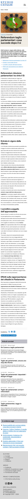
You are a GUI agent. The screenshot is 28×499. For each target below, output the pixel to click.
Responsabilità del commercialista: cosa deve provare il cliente (14, 426)
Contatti (7, 456)
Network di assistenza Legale (14, 469)
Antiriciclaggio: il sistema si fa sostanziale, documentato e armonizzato (12, 437)
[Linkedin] (14, 332)
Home (2, 9)
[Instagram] (6, 483)
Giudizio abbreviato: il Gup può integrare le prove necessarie (13, 442)
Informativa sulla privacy (12, 479)
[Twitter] (9, 332)
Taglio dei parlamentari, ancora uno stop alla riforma (13, 362)
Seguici (7, 459)
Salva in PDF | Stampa (8, 335)
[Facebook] (12, 332)
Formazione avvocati (11, 472)
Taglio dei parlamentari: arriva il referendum (12, 391)
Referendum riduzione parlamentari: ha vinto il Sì (14, 60)
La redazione (9, 458)
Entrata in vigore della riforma (10, 62)
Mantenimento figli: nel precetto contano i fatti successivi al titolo (13, 446)
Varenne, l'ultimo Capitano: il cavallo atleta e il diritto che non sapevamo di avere (15, 431)
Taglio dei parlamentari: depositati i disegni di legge (13, 375)
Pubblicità (8, 467)
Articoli (6, 9)
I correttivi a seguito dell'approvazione (12, 64)
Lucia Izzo (3, 34)
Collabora (8, 461)
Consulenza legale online (13, 471)
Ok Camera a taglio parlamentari (12, 347)
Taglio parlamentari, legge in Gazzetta (11, 404)
